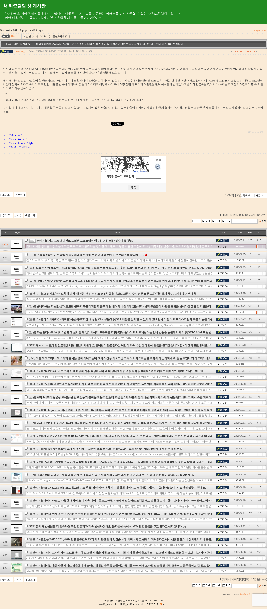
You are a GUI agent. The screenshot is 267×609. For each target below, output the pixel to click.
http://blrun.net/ (13, 135)
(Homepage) (20, 51)
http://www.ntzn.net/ (15, 139)
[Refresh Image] (158, 169)
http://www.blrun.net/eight (19, 143)
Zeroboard (245, 594)
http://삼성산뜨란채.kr (17, 147)
